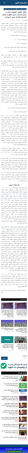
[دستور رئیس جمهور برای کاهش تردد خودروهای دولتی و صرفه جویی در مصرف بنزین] (23, 378)
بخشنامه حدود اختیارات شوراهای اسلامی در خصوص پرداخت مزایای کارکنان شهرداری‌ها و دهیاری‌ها (21, 346)
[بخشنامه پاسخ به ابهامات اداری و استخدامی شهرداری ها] (7, 323)
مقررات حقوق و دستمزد (21, 9)
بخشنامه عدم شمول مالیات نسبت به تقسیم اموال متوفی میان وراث (10, 384)
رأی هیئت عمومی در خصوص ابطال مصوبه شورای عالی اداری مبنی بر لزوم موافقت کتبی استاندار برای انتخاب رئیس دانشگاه (9, 398)
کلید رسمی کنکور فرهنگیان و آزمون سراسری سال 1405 (11, 390)
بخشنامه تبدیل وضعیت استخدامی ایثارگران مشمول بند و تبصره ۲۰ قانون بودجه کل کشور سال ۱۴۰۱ (21, 330)
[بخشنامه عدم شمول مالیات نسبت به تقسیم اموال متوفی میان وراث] (23, 385)
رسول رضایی (23, 20)
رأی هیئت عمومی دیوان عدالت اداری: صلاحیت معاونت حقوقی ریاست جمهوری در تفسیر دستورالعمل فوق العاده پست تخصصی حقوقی (7, 313)
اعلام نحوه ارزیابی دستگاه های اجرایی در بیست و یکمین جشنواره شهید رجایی (10, 425)
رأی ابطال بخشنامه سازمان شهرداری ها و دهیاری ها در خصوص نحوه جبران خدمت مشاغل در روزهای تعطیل (21, 312)
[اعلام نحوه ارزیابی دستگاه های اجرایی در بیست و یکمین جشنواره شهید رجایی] (23, 426)
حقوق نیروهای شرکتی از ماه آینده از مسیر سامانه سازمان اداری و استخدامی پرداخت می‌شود (10, 419)
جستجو (25, 356)
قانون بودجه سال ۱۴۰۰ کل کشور (17, 229)
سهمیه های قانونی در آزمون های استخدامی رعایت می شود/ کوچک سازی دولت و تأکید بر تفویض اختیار (10, 405)
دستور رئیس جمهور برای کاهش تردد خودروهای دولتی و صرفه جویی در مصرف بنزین (10, 378)
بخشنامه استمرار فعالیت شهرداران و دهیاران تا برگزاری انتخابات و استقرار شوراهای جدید (7, 346)
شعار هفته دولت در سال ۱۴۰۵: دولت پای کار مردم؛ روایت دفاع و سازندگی (10, 431)
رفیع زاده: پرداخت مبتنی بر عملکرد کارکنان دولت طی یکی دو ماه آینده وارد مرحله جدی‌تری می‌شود (10, 412)
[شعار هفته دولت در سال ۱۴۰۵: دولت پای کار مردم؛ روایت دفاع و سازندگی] (23, 432)
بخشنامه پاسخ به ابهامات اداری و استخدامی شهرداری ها (7, 328)
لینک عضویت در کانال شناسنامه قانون (14, 451)
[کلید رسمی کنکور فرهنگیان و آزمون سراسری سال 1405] (23, 392)
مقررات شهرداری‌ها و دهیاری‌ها (9, 9)
